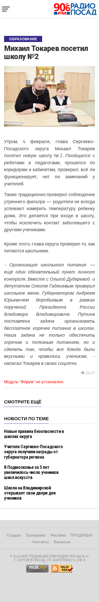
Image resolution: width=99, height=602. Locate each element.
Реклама (58, 535)
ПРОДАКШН (81, 535)
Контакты (40, 542)
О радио (14, 535)
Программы (36, 535)
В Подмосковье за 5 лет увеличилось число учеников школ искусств (31, 472)
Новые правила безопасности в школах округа (34, 434)
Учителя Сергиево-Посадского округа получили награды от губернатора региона (33, 451)
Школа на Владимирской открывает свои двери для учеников (30, 493)
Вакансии (62, 542)
